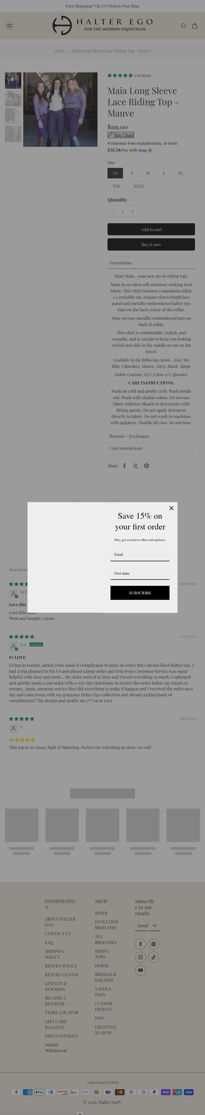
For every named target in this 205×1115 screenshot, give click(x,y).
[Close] (172, 508)
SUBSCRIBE (140, 592)
